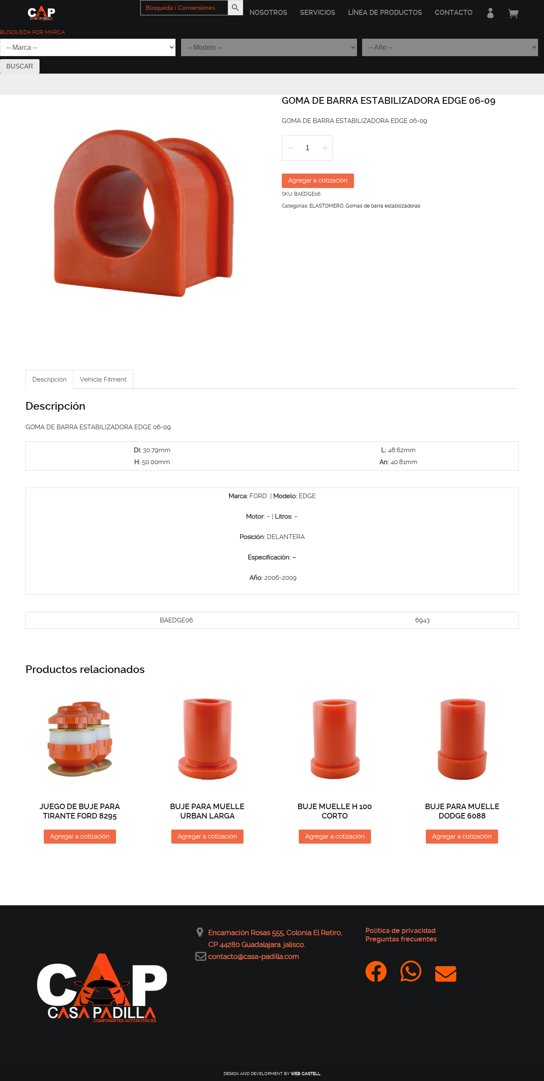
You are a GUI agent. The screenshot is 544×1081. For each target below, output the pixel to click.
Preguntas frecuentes (401, 939)
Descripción (49, 379)
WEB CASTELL (305, 1073)
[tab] (50, 379)
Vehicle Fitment (103, 379)
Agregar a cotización (318, 180)
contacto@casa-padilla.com (253, 956)
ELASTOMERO (326, 206)
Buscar (19, 66)
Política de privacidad (401, 931)
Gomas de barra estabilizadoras (383, 206)
